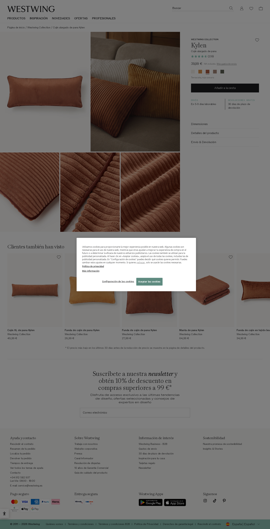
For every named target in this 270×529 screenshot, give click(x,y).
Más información (90, 271)
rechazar (140, 262)
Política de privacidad (93, 266)
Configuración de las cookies (118, 281)
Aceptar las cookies (149, 281)
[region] (136, 264)
